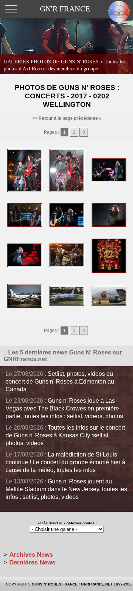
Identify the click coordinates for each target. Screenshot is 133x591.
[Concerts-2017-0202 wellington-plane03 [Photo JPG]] (109, 304)
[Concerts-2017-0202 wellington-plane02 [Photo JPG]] (67, 304)
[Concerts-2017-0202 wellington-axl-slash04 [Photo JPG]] (24, 225)
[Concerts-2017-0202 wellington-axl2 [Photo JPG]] (24, 265)
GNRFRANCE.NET (97, 584)
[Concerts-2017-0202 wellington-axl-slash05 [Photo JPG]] (67, 225)
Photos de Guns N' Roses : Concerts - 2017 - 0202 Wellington (67, 96)
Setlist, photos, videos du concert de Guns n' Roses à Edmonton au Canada (60, 381)
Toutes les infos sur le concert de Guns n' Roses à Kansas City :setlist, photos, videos (65, 435)
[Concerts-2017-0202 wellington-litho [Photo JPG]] (109, 271)
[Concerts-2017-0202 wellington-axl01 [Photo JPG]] (109, 225)
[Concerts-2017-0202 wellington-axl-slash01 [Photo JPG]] (24, 190)
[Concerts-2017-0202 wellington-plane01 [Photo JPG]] (24, 306)
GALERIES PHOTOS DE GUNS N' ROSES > (64, 65)
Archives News (31, 554)
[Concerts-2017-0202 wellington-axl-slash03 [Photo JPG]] (109, 180)
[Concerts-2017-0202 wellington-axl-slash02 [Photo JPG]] (67, 190)
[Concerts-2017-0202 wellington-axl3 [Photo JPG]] (67, 265)
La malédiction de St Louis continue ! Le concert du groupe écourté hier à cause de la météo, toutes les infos (65, 462)
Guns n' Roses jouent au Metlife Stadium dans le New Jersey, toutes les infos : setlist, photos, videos (66, 489)
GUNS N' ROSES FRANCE (55, 584)
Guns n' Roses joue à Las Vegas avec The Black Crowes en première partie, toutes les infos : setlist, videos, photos (64, 408)
